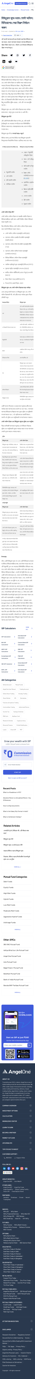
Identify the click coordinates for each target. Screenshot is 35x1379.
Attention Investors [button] (10, 1321)
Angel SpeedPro (8, 1189)
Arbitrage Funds (10, 922)
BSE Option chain (25, 1243)
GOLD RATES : (7, 1247)
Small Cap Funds (8, 1307)
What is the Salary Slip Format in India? (15, 811)
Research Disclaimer (9, 1335)
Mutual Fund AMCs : (9, 1289)
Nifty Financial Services (11, 1214)
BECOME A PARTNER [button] (9, 1132)
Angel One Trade (19, 1187)
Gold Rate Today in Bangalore (12, 1258)
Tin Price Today (8, 1285)
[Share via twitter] (23, 55)
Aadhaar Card (16, 716)
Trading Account (24, 689)
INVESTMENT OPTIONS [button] (10, 1111)
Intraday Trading (22, 693)
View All (18, 929)
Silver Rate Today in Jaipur (12, 1272)
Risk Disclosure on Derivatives (12, 1362)
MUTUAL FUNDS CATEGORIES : (12, 1302)
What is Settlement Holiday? (12, 817)
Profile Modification (22, 725)
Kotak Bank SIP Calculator (6, 657)
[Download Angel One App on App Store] (23, 1056)
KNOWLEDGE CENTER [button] (9, 1121)
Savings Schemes (18, 712)
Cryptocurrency (21, 720)
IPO (15, 698)
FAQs (4, 1346)
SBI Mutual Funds (25, 1291)
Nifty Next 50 (25, 1214)
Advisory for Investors (9, 1356)
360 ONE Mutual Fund (12, 944)
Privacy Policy (20, 1346)
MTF (21, 729)
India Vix (18, 1218)
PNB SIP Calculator (21, 657)
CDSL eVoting (6, 1359)
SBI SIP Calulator (6, 664)
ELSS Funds (7, 1305)
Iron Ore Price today (24, 1283)
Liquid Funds (18, 1305)
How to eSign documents (11, 806)
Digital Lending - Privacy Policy (12, 1349)
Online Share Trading (8, 693)
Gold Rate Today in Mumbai (12, 1249)
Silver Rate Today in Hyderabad (13, 1265)
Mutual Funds (19, 685)
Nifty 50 (6, 1211)
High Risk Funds (9, 893)
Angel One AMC (7, 1181)
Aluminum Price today (10, 1280)
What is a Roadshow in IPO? (12, 792)
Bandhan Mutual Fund (12, 974)
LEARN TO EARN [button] (7, 1127)
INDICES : (5, 1209)
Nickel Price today (9, 1283)
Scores (27, 1338)
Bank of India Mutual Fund (13, 979)
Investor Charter (26, 1353)
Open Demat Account (21, 3)
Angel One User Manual (9, 689)
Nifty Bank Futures (20, 1225)
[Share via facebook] (30, 55)
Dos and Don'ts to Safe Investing (12, 1338)
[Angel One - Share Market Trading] (7, 3)
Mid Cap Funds (16, 1309)
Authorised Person (24, 707)
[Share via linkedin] (3, 61)
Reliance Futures (24, 1227)
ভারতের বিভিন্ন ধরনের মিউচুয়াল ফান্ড (13, 851)
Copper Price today (9, 1278)
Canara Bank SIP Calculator (23, 643)
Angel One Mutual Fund (12, 956)
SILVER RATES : (7, 1262)
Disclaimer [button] (6, 1329)
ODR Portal (27, 1359)
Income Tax (6, 712)
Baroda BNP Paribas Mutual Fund (16, 985)
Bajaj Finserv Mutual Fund (13, 968)
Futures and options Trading (10, 702)
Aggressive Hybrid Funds (13, 917)
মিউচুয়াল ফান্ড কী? (8, 839)
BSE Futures (7, 1229)
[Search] (29, 3)
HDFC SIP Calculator (4, 650)
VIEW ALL (27, 628)
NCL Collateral (22, 1356)
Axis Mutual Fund (10, 962)
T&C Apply (11, 1346)
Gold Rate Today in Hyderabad (12, 1256)
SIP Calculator (5, 637)
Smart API (13, 729)
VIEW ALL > (17, 867)
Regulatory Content (24, 1335)
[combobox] (17, 35)
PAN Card (5, 716)
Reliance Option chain (10, 1243)
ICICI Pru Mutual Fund (10, 1296)
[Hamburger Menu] (33, 3)
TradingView (7, 1199)
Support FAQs (21, 1158)
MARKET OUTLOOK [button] (8, 1138)
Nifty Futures (7, 1225)
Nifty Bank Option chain (11, 1238)
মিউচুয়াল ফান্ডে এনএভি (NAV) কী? (13, 845)
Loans (4, 729)
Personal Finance (8, 725)
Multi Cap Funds (8, 1312)
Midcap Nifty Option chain (11, 1240)
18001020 (9, 1158)
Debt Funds (8, 881)
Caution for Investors (9, 1365)
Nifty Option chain (9, 1236)
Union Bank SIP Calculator (22, 664)
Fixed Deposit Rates (18, 1191)
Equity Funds (8, 887)
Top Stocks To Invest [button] (10, 1149)
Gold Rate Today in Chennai (12, 1254)
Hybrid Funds (9, 899)
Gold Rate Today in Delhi (11, 1251)
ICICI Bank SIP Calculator (22, 671)
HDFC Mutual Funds (23, 1294)
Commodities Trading (9, 707)
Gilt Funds (6, 1309)
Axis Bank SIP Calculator (22, 637)
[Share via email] (16, 61)
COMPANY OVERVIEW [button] (9, 1105)
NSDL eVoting (17, 1359)
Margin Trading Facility (21, 1189)
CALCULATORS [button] (7, 1116)
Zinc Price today (25, 1280)
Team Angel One (7, 35)
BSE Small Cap (8, 1218)
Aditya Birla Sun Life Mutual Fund (16, 950)
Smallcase (14, 1197)
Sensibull (6, 1197)
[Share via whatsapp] (17, 55)
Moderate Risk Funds (11, 911)
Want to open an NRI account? (17, 778)
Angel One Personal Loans (10, 1353)
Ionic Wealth (17, 1181)
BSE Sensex (20, 1216)
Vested (28, 1197)
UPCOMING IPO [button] (7, 1143)
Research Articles (8, 720)
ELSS (26, 178)
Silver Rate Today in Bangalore (13, 1267)
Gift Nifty (26, 1218)
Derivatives (23, 698)
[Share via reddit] (10, 61)
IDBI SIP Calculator (21, 650)
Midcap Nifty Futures (10, 1227)
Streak (21, 1197)
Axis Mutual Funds (9, 1294)
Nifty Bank (14, 1211)
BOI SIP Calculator (4, 643)
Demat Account (7, 685)
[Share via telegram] (11, 55)
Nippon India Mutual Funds (12, 1298)
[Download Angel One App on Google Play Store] (23, 1052)
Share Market (6, 698)
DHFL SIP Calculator (4, 671)
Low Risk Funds (9, 905)
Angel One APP (7, 1187)
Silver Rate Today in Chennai (12, 1269)
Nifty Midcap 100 (8, 1216)
